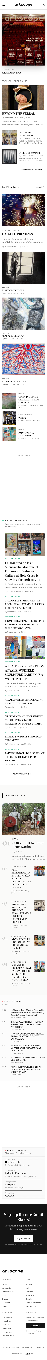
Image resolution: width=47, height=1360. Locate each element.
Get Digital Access (33, 1302)
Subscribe (35, 1325)
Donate (29, 1299)
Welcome (23, 417)
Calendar (6, 1302)
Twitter (6, 1324)
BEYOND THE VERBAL (18, 113)
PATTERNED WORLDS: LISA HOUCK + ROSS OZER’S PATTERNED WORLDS (25, 757)
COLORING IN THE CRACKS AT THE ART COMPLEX (28, 399)
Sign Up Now (23, 1238)
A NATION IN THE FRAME (15, 381)
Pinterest (7, 1328)
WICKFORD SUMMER (29, 152)
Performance (8, 1291)
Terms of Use (17, 1354)
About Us (29, 1284)
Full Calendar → (25, 1153)
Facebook (7, 1321)
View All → (6, 1004)
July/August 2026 (12, 72)
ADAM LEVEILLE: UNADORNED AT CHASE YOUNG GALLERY (21, 944)
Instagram (7, 1332)
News (4, 1284)
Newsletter (8, 1317)
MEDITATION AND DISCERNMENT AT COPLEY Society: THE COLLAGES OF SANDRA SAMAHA (24, 720)
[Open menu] (3, 4)
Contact (29, 1291)
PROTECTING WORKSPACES (26, 134)
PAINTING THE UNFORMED (26, 434)
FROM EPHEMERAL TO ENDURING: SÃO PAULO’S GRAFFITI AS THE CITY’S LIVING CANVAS (24, 624)
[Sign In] (43, 4)
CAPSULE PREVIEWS (17, 234)
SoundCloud (8, 1335)
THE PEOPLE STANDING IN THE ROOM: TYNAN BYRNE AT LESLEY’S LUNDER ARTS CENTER (24, 604)
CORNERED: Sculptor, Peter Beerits (28, 845)
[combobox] (30, 1354)
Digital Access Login (34, 1306)
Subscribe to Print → (33, 1331)
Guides (5, 1299)
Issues (4, 1306)
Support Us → (31, 1334)
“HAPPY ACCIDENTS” (13, 335)
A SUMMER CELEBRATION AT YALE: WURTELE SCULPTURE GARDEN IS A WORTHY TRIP (24, 672)
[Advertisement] (23, 481)
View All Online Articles (22, 774)
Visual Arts (6, 1288)
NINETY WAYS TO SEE (13, 290)
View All (39, 187)
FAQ (27, 1288)
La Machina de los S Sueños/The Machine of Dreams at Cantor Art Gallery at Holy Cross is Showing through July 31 (22, 571)
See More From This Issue (31, 169)
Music (4, 1295)
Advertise (30, 1295)
